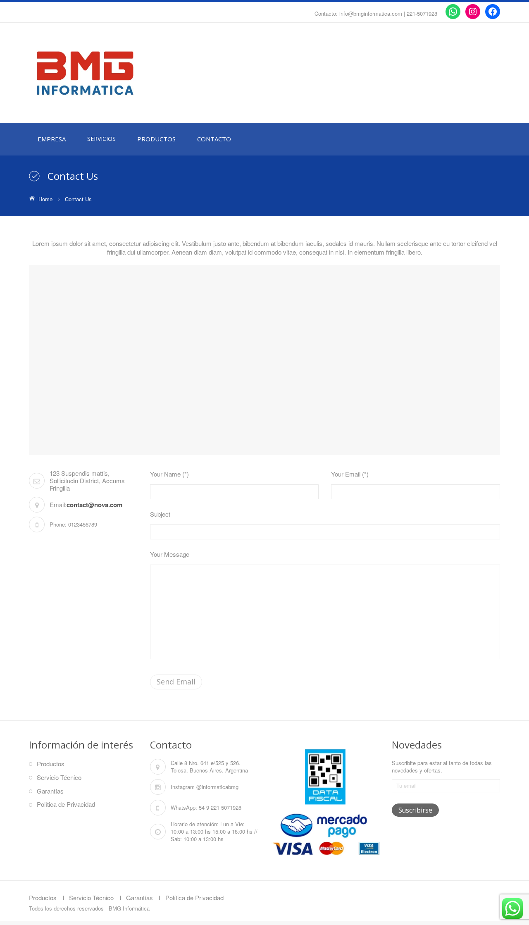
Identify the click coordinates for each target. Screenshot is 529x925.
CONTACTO (214, 139)
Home (45, 199)
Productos (50, 763)
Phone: (58, 524)
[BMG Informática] (103, 73)
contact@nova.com (94, 504)
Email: (58, 504)
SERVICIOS (101, 139)
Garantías (50, 791)
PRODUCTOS (156, 139)
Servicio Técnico (59, 777)
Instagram (183, 787)
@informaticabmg (217, 787)
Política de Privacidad (66, 804)
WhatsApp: (184, 807)
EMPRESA (52, 139)
